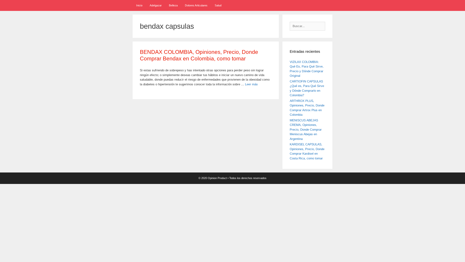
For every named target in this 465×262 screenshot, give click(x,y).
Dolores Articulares (196, 5)
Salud (218, 5)
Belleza (173, 5)
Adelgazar (156, 5)
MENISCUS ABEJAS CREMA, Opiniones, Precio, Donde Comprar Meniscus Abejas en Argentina (306, 130)
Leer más (251, 84)
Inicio (139, 5)
